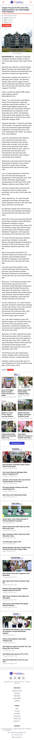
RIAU (17, 708)
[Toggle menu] (3, 2)
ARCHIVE (16, 721)
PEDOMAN (17, 696)
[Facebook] (19, 678)
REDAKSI (17, 693)
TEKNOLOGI (17, 718)
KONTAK (17, 701)
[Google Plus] (23, 678)
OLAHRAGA (17, 716)
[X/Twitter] (15, 678)
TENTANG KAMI (17, 691)
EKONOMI (17, 713)
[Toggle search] (31, 2)
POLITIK (17, 711)
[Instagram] (10, 678)
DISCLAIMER (17, 698)
